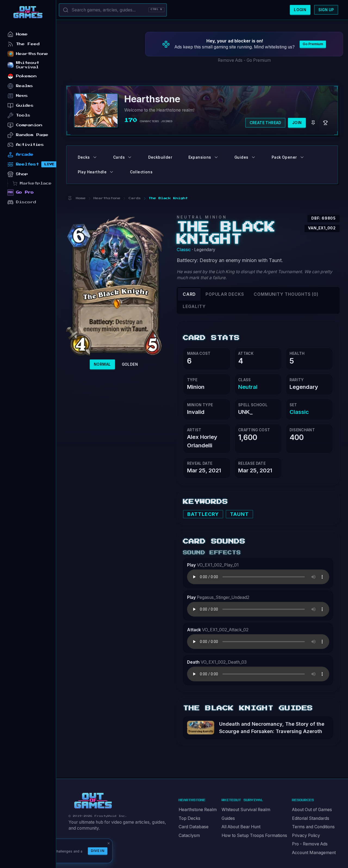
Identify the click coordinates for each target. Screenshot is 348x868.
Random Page (32, 134)
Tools (23, 115)
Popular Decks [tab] (225, 294)
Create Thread (265, 123)
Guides (228, 818)
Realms (24, 85)
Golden (130, 364)
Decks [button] (84, 157)
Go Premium (313, 44)
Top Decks (189, 818)
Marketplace (36, 183)
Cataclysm (189, 835)
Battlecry (203, 514)
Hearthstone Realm (198, 809)
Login (300, 10)
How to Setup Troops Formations (254, 835)
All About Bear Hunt (241, 826)
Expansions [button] (199, 157)
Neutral (247, 386)
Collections (141, 172)
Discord (26, 202)
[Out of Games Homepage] (93, 800)
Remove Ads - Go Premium (244, 60)
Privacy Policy (306, 835)
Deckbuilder (160, 157)
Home (22, 34)
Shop (22, 174)
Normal (102, 364)
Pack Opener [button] (284, 157)
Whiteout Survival (27, 65)
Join (297, 123)
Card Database (194, 826)
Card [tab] (189, 294)
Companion (29, 125)
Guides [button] (241, 157)
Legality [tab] (194, 306)
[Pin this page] (69, 198)
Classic (184, 249)
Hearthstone (32, 53)
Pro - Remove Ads (310, 844)
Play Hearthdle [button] (92, 172)
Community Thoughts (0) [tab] (286, 294)
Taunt (239, 514)
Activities (30, 144)
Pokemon (26, 76)
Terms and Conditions (313, 826)
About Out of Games (312, 809)
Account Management (314, 852)
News (22, 95)
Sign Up (326, 10)
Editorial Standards (310, 818)
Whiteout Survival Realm (246, 809)
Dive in (97, 851)
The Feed (28, 43)
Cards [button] (119, 157)
